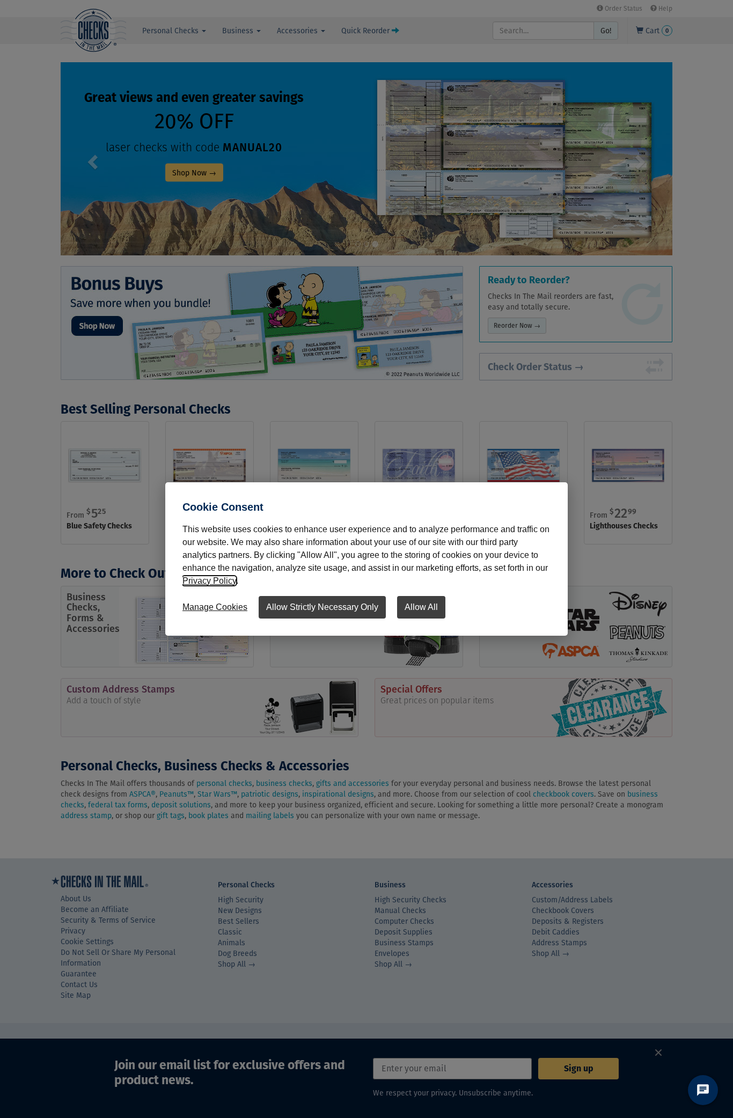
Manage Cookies (214, 607)
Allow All (421, 607)
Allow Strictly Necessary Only (322, 607)
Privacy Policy (209, 580)
